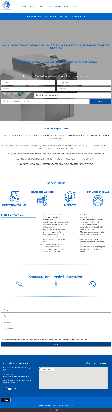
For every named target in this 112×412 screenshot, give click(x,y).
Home (24, 6)
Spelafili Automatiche (71, 16)
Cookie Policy (68, 405)
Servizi (42, 6)
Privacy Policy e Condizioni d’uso (50, 405)
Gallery (58, 6)
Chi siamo (32, 6)
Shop (50, 6)
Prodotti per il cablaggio (40, 16)
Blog (66, 6)
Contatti (74, 6)
